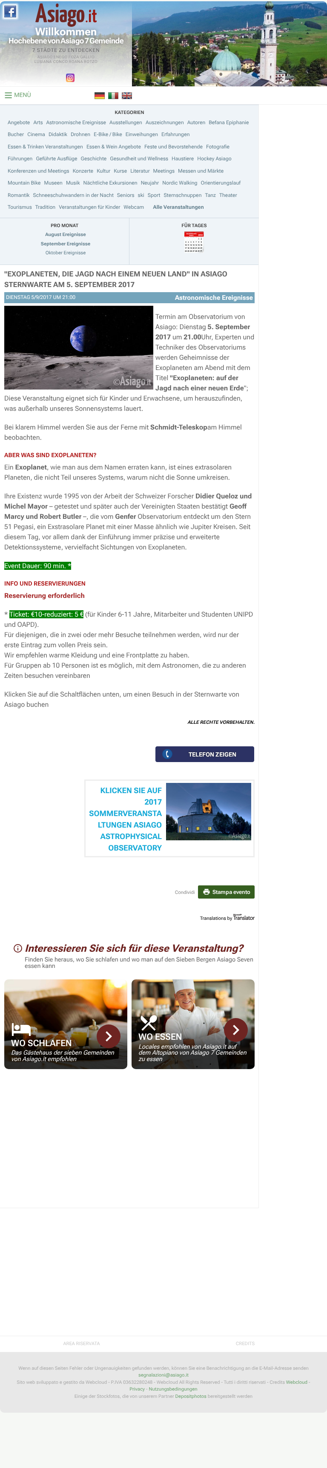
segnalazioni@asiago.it (163, 1375)
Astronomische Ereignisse (76, 122)
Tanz (210, 195)
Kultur (103, 171)
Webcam (133, 207)
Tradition (45, 207)
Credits (245, 1343)
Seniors (126, 195)
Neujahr (150, 183)
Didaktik (58, 134)
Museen (53, 183)
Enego (61, 57)
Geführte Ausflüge (56, 159)
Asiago (45, 57)
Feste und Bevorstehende (173, 147)
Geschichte (94, 159)
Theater (228, 195)
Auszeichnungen (165, 122)
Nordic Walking (179, 183)
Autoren (196, 122)
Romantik (19, 195)
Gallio (87, 57)
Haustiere (183, 159)
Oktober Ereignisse (66, 253)
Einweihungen (142, 134)
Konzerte (83, 171)
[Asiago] (66, 15)
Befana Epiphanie (229, 122)
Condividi (185, 892)
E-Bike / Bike (108, 134)
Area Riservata (81, 1343)
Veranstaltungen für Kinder (89, 207)
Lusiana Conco (51, 62)
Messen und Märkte (201, 171)
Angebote (19, 122)
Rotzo (91, 62)
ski (141, 195)
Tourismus (20, 207)
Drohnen (80, 134)
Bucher (16, 134)
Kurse (120, 171)
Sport (154, 195)
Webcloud (296, 1382)
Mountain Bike (24, 183)
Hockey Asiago (214, 159)
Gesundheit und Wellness (139, 159)
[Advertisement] (129, 1143)
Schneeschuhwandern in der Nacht (73, 195)
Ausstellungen (125, 122)
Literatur (139, 171)
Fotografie (217, 147)
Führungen (20, 159)
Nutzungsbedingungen (173, 1389)
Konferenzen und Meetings (38, 171)
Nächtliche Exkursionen (110, 183)
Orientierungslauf (220, 183)
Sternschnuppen (182, 195)
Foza (74, 57)
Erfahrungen (175, 134)
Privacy (137, 1389)
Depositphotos (191, 1396)
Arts (38, 122)
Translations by (216, 918)
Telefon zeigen (212, 754)
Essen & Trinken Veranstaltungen (45, 147)
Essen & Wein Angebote (113, 147)
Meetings (164, 171)
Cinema (36, 134)
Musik (73, 183)
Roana (76, 62)
